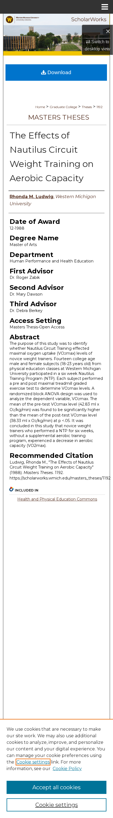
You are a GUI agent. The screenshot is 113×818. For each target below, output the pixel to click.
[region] (56, 768)
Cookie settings (33, 762)
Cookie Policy (67, 768)
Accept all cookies (56, 787)
